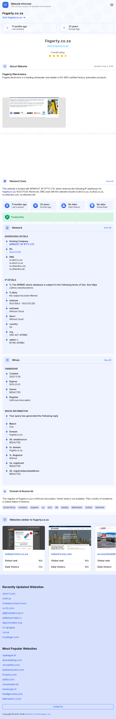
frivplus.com (9, 674)
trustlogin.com (10, 637)
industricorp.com (61, 554)
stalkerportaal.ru (11, 617)
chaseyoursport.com (14, 603)
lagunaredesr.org (12, 622)
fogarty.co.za (8, 191)
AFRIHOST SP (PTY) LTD (21, 244)
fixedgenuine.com (12, 693)
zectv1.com (8, 593)
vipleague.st (9, 655)
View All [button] (109, 181)
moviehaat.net (10, 684)
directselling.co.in (12, 660)
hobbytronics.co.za (16, 554)
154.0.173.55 (15, 252)
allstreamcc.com (11, 698)
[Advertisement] (57, 88)
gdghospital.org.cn (12, 612)
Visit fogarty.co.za (12, 17)
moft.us (6, 598)
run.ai (5, 632)
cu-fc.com (8, 608)
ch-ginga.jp (8, 627)
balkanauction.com (13, 669)
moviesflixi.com (11, 664)
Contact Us (58, 707)
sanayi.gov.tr (9, 689)
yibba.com (8, 679)
